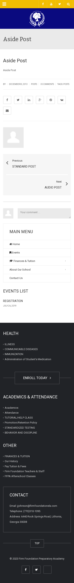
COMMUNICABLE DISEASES (21, 349)
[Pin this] (51, 100)
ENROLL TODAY (36, 378)
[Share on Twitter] (18, 100)
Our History (11, 461)
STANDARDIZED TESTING (20, 427)
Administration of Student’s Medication (28, 359)
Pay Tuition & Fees (15, 466)
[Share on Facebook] (7, 100)
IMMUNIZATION (14, 354)
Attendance (11, 412)
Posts (34, 84)
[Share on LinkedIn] (29, 100)
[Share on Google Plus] (40, 100)
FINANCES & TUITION (17, 456)
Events (15, 252)
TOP (37, 543)
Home (16, 244)
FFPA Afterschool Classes (20, 476)
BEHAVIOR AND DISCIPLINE (21, 432)
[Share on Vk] (62, 100)
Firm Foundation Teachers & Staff (24, 471)
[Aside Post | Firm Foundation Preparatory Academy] (37, 18)
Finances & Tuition (24, 261)
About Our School (20, 269)
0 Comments (47, 84)
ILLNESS (10, 344)
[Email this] (7, 110)
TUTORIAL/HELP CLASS (19, 417)
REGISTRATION (13, 301)
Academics (11, 407)
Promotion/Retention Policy (21, 422)
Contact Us (16, 278)
